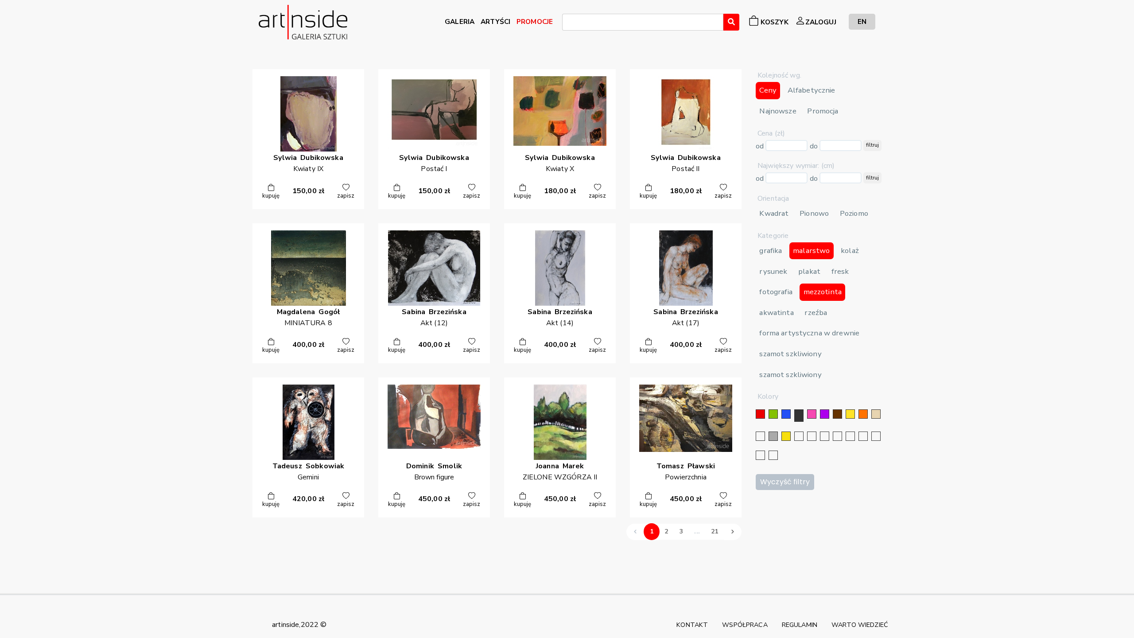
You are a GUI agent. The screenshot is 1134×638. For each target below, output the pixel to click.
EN (862, 21)
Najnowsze (777, 111)
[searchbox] (567, 23)
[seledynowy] (773, 455)
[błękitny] (850, 436)
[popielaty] (876, 436)
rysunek (773, 271)
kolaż (850, 250)
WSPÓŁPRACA (744, 624)
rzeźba (815, 312)
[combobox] (642, 22)
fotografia (775, 292)
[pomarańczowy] (863, 414)
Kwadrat (773, 213)
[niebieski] (786, 414)
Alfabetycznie (811, 90)
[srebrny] (799, 436)
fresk (840, 271)
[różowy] (812, 414)
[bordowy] (760, 455)
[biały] (760, 436)
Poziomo (854, 213)
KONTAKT (692, 624)
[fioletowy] (824, 414)
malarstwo (811, 250)
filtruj (872, 144)
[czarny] (799, 415)
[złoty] (786, 436)
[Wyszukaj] (731, 22)
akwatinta (776, 312)
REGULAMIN (799, 624)
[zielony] (773, 414)
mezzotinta (823, 292)
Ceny (768, 90)
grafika (770, 250)
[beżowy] (876, 414)
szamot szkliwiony (790, 354)
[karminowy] (863, 436)
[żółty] (850, 414)
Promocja (822, 111)
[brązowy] (837, 414)
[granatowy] (837, 436)
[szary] (773, 436)
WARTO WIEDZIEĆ (859, 624)
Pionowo (814, 213)
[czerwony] (760, 414)
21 (714, 531)
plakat (809, 271)
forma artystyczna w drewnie (809, 333)
